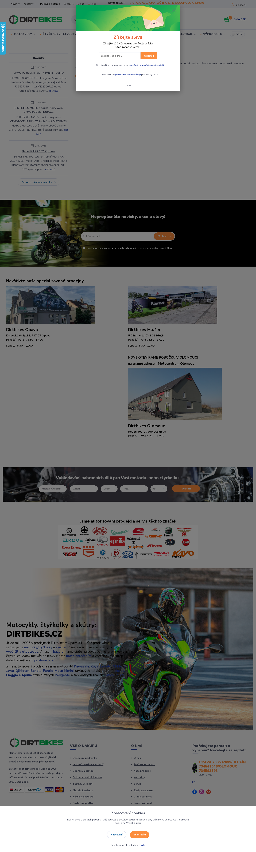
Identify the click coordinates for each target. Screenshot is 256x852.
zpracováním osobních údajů (127, 74)
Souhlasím (139, 834)
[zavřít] (174, 10)
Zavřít (128, 85)
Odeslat (149, 55)
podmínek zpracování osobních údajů (146, 65)
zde (143, 845)
